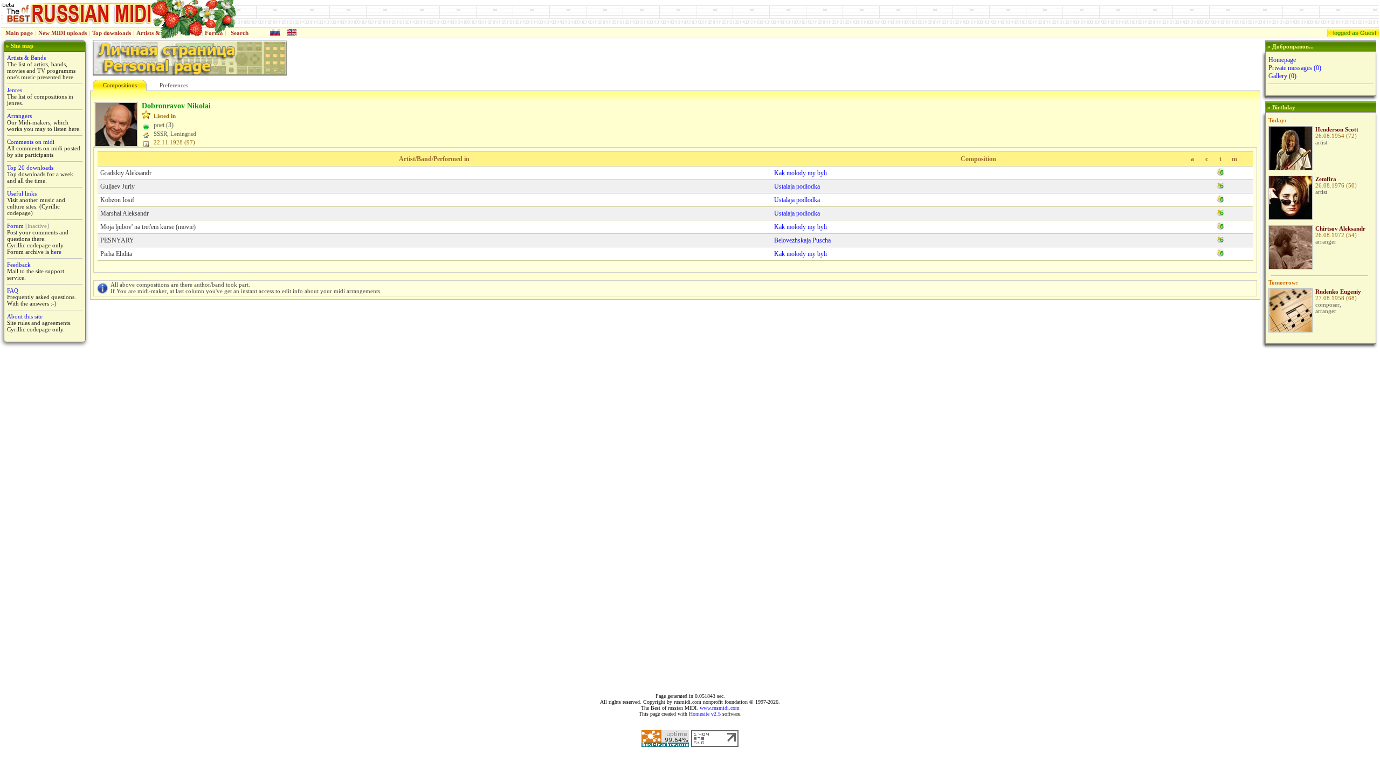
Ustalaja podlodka (797, 186)
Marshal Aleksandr (124, 213)
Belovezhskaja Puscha (802, 240)
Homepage (1282, 60)
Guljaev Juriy (117, 186)
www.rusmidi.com (720, 708)
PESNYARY (117, 240)
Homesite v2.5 (705, 714)
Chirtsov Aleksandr (1340, 228)
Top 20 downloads (30, 167)
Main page (19, 33)
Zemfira (1325, 179)
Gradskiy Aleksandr (125, 173)
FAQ (12, 290)
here (56, 251)
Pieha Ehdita (116, 254)
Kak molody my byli (800, 173)
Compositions (120, 85)
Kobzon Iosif (117, 200)
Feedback (19, 264)
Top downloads (111, 33)
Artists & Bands (26, 57)
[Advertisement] (1320, 518)
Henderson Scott (1336, 129)
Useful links (22, 193)
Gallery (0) (1282, 76)
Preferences (174, 85)
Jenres (14, 90)
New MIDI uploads (62, 33)
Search (240, 33)
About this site (25, 316)
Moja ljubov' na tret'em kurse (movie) (148, 227)
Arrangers (19, 116)
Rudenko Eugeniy (1338, 291)
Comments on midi (30, 141)
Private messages (1294, 68)
